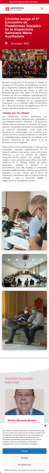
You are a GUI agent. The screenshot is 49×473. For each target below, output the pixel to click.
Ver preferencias (24, 465)
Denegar (24, 458)
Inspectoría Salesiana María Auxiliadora (24, 2)
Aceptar (24, 451)
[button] (45, 426)
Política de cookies (10, 470)
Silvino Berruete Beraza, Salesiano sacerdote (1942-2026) (24, 422)
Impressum (41, 470)
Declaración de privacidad (27, 470)
